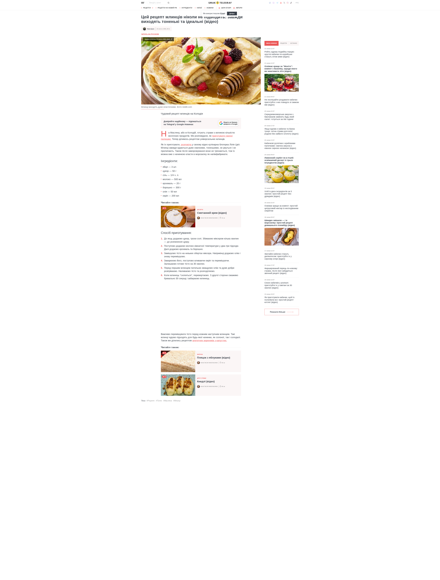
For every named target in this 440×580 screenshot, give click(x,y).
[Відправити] (168, 3)
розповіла (186, 144)
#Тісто (159, 401)
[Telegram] (277, 2)
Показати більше (277, 312)
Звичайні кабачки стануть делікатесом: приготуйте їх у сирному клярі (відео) (278, 256)
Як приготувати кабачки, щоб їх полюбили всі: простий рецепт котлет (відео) (279, 299)
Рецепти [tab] (283, 43)
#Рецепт (150, 401)
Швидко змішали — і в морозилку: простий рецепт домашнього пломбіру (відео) (279, 222)
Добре (232, 13)
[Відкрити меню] (143, 3)
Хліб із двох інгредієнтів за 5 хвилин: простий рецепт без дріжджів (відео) (278, 193)
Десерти (200, 209)
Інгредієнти (187, 8)
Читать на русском (150, 34)
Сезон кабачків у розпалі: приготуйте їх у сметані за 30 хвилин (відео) (278, 285)
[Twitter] (284, 2)
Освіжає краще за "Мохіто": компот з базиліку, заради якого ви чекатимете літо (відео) (280, 68)
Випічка (200, 354)
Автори (239, 8)
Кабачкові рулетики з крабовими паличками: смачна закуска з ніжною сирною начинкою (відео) (280, 145)
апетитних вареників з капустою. (209, 340)
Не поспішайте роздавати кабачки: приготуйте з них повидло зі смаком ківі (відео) (281, 102)
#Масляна (167, 401)
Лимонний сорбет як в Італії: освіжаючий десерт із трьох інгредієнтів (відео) (279, 160)
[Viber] (273, 3)
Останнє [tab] (293, 43)
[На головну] (220, 3)
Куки (222, 13)
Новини (210, 8)
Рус (297, 3)
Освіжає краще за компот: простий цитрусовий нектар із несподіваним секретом (281, 208)
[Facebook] (270, 2)
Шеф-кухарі (226, 8)
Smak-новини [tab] (271, 43)
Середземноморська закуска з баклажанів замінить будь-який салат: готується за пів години (279, 116)
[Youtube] (281, 3)
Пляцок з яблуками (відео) (213, 357)
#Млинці (176, 401)
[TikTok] (291, 3)
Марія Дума (150, 29)
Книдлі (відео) (206, 381)
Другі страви (201, 378)
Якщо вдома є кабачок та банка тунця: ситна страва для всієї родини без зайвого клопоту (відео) (281, 131)
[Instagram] (287, 2)
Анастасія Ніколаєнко (209, 218)
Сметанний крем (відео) (212, 212)
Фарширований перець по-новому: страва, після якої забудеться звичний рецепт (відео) (281, 270)
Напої (199, 8)
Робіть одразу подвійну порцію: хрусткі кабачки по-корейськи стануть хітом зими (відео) (279, 54)
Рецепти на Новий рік (167, 8)
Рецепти (147, 8)
